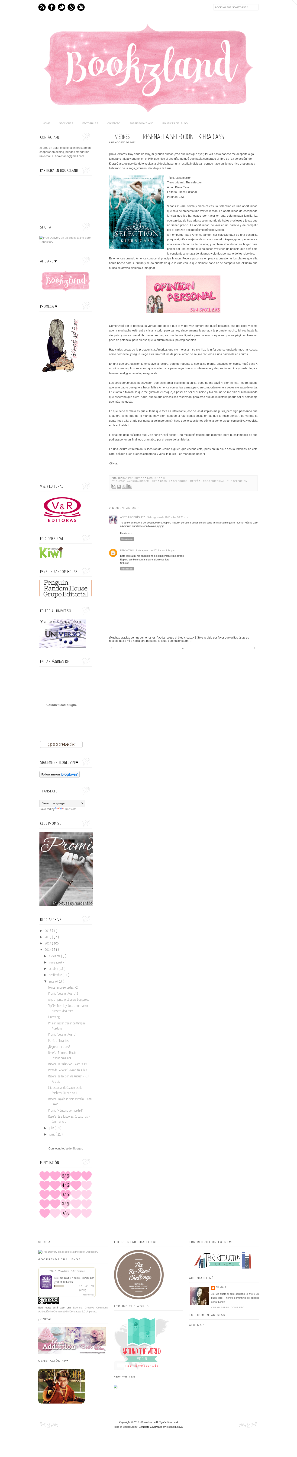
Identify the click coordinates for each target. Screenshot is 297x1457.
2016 (48, 931)
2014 (48, 943)
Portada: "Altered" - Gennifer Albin (67, 1070)
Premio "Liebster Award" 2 (63, 993)
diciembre (55, 956)
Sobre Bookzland (141, 123)
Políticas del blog (175, 123)
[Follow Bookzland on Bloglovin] (59, 776)
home (46, 123)
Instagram (81, 7)
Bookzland (147, 1422)
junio (52, 1134)
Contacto (113, 123)
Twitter (61, 7)
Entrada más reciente (112, 648)
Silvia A (140, 478)
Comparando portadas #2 (63, 987)
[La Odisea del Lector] (76, 905)
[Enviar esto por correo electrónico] (113, 486)
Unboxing (54, 1017)
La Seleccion (178, 481)
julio (52, 1128)
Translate (70, 809)
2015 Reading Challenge (67, 1270)
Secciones (66, 123)
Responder (127, 539)
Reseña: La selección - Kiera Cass (67, 1064)
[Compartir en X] (124, 486)
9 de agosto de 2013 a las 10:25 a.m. (168, 517)
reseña (195, 481)
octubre (53, 968)
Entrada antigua (253, 648)
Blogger (77, 1148)
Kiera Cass (160, 481)
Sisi (56, 1277)
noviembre (55, 962)
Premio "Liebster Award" (62, 1034)
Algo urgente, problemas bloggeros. (68, 999)
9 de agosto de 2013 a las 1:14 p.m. (156, 550)
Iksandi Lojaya (174, 1426)
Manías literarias (58, 1041)
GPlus (71, 7)
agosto (53, 981)
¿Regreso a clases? (59, 1047)
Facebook (51, 7)
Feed (42, 7)
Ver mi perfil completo (227, 1307)
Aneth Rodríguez (132, 517)
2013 (48, 949)
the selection (237, 481)
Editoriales (90, 123)
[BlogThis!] (119, 486)
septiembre (55, 975)
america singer (138, 481)
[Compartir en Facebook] (129, 486)
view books (88, 1294)
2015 (48, 937)
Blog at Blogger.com (125, 1426)
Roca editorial (214, 481)
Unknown (127, 550)
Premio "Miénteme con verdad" (65, 1110)
